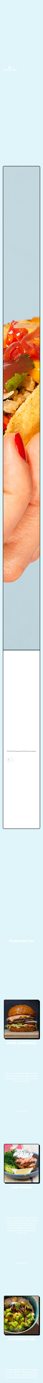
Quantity (12, 756)
